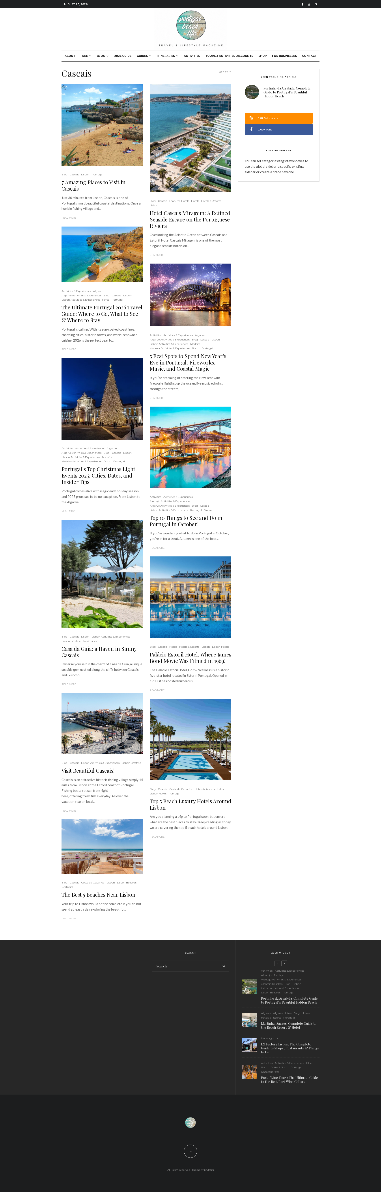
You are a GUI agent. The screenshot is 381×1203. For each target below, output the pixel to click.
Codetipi (209, 1169)
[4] (190, 138)
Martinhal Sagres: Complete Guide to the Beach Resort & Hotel (288, 1025)
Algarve (98, 291)
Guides (142, 56)
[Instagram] (309, 4)
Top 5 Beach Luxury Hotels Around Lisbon (190, 804)
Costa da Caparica (92, 882)
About (70, 56)
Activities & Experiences (76, 291)
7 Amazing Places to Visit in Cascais (93, 185)
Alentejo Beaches (271, 983)
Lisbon (85, 174)
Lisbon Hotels (220, 646)
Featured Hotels (179, 201)
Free (84, 56)
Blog (101, 56)
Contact (309, 56)
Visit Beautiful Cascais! (88, 770)
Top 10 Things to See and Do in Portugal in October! (186, 521)
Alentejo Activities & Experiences (170, 501)
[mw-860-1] (102, 846)
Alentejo (266, 975)
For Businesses (284, 56)
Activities (192, 56)
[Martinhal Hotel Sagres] (249, 1020)
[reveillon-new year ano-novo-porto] (190, 295)
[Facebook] (302, 4)
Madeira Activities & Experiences (82, 461)
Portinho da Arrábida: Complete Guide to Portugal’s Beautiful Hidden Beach (287, 92)
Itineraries (166, 56)
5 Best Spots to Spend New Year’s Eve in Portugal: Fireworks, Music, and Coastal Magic (188, 362)
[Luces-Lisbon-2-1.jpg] (102, 399)
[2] (190, 739)
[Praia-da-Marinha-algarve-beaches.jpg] (102, 254)
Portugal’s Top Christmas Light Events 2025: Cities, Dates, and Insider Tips (98, 475)
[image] (102, 723)
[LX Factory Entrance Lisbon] (249, 1045)
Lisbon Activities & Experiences (81, 299)
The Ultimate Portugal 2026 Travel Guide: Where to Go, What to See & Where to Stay (102, 313)
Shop (262, 56)
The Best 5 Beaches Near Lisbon (98, 894)
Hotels (195, 201)
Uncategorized (270, 1038)
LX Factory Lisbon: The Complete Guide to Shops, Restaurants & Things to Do (290, 1048)
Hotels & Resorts (211, 201)
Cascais (74, 174)
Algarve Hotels (282, 1013)
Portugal (97, 174)
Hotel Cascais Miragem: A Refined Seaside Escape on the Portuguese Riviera (190, 219)
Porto (105, 299)
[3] (102, 574)
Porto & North (279, 1067)
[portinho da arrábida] (249, 986)
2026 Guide (122, 56)
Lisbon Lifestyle (71, 641)
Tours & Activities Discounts (229, 56)
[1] (190, 597)
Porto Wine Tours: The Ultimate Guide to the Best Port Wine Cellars (289, 1080)
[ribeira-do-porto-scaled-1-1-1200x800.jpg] (190, 447)
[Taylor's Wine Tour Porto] (249, 1072)
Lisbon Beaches (126, 882)
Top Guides (90, 641)
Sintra (208, 510)
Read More (69, 217)
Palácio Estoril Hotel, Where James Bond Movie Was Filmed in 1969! (190, 657)
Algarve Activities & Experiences (81, 295)
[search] (224, 966)
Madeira (107, 457)
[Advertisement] (100, 983)
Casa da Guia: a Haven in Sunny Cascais (99, 651)
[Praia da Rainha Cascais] (102, 125)
